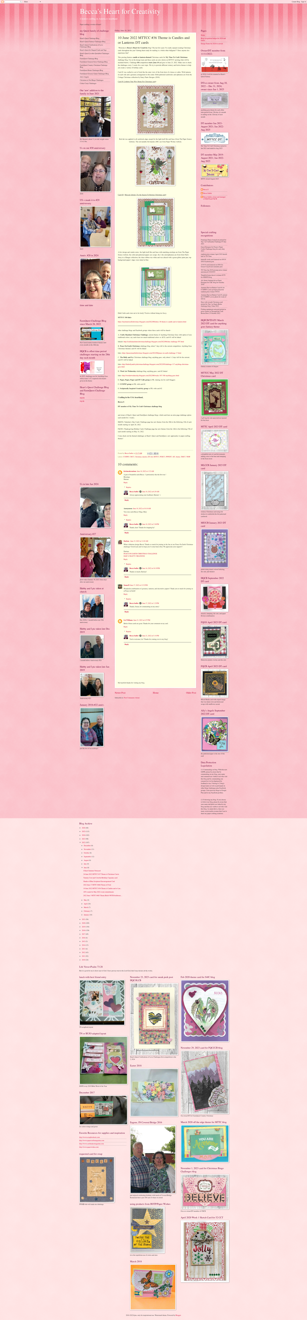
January (86, 915)
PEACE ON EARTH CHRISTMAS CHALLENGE (140, 553)
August (86, 860)
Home (156, 692)
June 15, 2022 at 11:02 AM (139, 541)
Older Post (191, 692)
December (87, 845)
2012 (84, 952)
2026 (84, 828)
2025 (84, 831)
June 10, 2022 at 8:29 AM (150, 491)
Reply (126, 482)
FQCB (82, 401)
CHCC (132, 457)
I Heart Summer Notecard (92, 870)
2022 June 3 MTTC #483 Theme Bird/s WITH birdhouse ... (102, 895)
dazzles (144, 457)
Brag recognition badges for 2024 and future (213, 39)
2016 (84, 938)
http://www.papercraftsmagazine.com (91, 1140)
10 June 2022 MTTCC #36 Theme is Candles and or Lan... (102, 888)
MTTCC (156, 457)
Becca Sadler (134, 491)
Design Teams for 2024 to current (212, 43)
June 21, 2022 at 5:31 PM (150, 635)
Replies (128, 487)
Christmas (138, 457)
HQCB (82, 398)
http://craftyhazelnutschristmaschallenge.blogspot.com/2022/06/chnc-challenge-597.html (154, 341)
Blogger (178, 1315)
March (86, 907)
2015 (84, 941)
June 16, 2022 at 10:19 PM (151, 568)
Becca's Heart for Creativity (120, 11)
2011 (84, 956)
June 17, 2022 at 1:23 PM (150, 603)
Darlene (127, 541)
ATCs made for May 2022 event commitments (98, 892)
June (85, 867)
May (85, 900)
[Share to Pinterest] (157, 453)
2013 (84, 949)
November (87, 849)
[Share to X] (153, 453)
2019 (84, 927)
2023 (84, 839)
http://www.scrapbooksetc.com (89, 1137)
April (86, 904)
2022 (84, 842)
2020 (84, 923)
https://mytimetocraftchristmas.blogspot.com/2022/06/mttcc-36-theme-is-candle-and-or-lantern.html (152, 322)
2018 (84, 930)
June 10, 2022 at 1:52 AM (145, 471)
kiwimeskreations (130, 471)
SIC (174, 457)
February (87, 911)
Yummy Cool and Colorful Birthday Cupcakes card (100, 878)
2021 (84, 919)
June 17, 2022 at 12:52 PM (139, 585)
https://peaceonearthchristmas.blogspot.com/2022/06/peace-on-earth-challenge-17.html (151, 353)
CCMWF (126, 457)
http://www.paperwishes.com (89, 1147)
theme (178, 457)
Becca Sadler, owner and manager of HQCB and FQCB (214, 198)
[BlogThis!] (150, 453)
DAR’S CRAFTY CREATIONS (134, 556)
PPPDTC (169, 457)
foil (152, 457)
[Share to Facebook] (155, 453)
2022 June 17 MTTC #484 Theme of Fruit (97, 885)
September (87, 856)
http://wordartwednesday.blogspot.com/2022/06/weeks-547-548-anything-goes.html (150, 375)
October (87, 853)
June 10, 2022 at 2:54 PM (150, 524)
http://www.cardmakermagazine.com (91, 1143)
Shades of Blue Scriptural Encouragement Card (99, 881)
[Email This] (148, 453)
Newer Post (120, 692)
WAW (188, 457)
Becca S (206, 190)
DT (149, 457)
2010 (84, 960)
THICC (183, 457)
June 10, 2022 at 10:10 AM (142, 508)
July (85, 864)
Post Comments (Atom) (132, 698)
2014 (84, 945)
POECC (162, 457)
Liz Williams (128, 620)
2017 (84, 934)
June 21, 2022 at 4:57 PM (141, 620)
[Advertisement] (87, 442)
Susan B (126, 585)
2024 (84, 835)
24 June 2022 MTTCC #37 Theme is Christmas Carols (101, 874)
